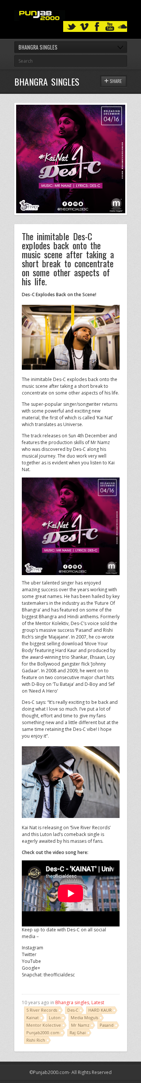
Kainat (32, 1017)
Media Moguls (84, 1017)
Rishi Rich (35, 1040)
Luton (55, 1017)
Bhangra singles (72, 1002)
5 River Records (41, 1010)
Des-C (72, 1010)
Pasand (107, 1025)
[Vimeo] (84, 27)
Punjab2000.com (42, 1032)
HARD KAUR (100, 1010)
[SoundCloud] (122, 27)
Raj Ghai (78, 1032)
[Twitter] (71, 27)
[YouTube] (109, 27)
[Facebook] (97, 27)
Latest (97, 1002)
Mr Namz (80, 1025)
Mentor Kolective (43, 1025)
